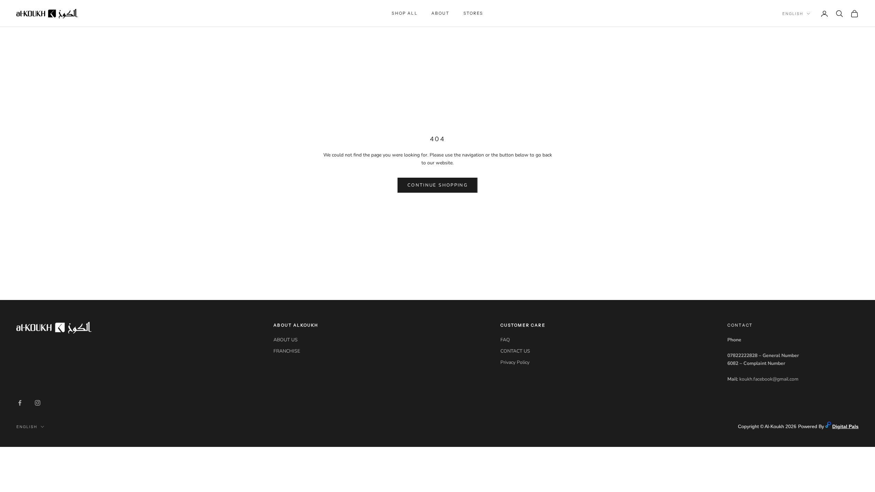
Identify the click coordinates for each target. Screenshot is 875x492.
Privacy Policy (514, 362)
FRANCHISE (286, 351)
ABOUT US (285, 340)
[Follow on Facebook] (19, 402)
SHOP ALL (404, 13)
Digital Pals (845, 426)
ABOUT (440, 13)
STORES (473, 13)
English (792, 13)
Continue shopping (437, 185)
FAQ (505, 340)
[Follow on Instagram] (37, 402)
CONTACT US (515, 351)
